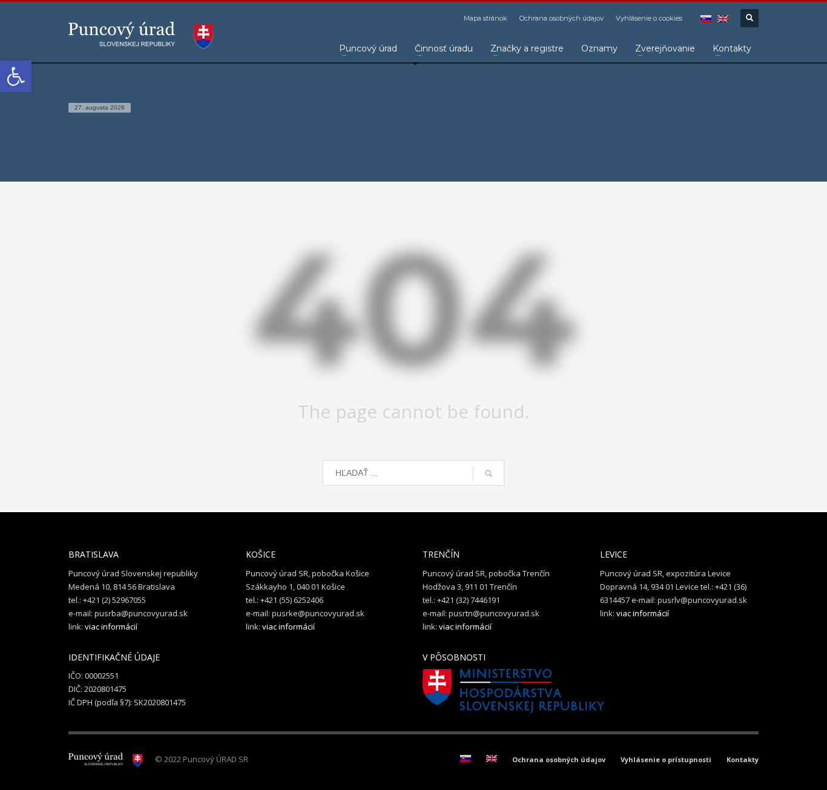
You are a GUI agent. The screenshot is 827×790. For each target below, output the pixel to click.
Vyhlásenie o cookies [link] (649, 18)
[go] (488, 473)
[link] (15, 76)
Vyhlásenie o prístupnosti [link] (666, 759)
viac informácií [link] (111, 626)
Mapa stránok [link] (485, 18)
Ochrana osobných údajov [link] (561, 18)
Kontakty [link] (743, 759)
